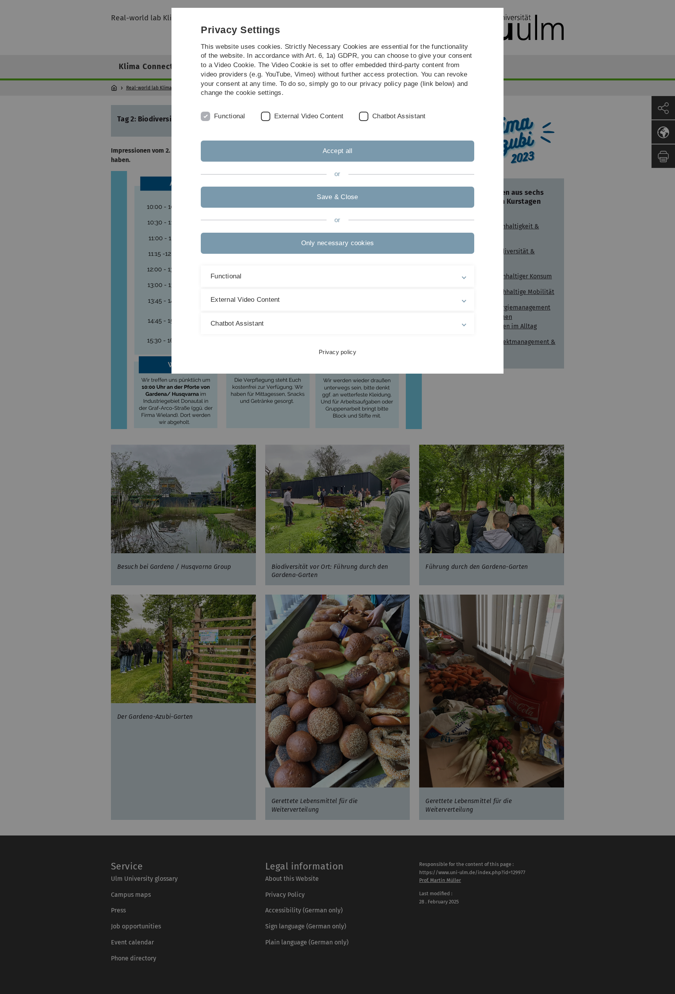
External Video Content (309, 116)
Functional (229, 116)
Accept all (338, 151)
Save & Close (337, 197)
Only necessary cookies (337, 243)
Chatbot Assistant (398, 116)
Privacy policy (337, 352)
